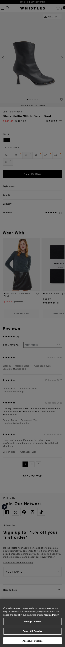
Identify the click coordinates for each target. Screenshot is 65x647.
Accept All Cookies (32, 640)
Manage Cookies (32, 621)
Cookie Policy (51, 614)
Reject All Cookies (32, 631)
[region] (32, 623)
